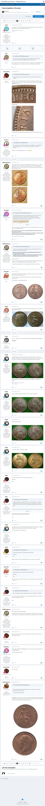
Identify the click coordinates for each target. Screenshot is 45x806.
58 (11, 20)
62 (19, 20)
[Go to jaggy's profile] (6, 340)
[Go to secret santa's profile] (6, 75)
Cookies (25, 802)
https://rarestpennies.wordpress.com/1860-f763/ (20, 513)
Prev (4, 20)
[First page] (2, 21)
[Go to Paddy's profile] (6, 358)
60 (15, 20)
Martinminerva (6, 682)
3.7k (7, 149)
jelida (6, 475)
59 (13, 20)
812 (7, 556)
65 (25, 20)
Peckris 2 (25, 74)
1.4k (7, 345)
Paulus (7, 11)
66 (27, 20)
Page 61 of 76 (37, 20)
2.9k (7, 81)
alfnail (6, 547)
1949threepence (6, 162)
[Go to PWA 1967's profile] (6, 275)
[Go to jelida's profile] (6, 479)
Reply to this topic (38, 16)
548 (7, 691)
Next (30, 20)
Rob (6, 53)
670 (7, 219)
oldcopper (6, 210)
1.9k (7, 484)
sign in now (26, 769)
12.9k (7, 62)
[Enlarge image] (24, 93)
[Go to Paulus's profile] (3, 12)
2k (6, 656)
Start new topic (28, 16)
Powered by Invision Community (22, 804)
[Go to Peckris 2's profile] (6, 143)
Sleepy (6, 306)
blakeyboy (6, 646)
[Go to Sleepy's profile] (6, 310)
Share (33, 11)
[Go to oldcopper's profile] (6, 214)
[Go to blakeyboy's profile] (6, 650)
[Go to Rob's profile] (6, 57)
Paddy (6, 354)
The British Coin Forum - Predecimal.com (13, 1)
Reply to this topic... (11, 773)
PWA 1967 (6, 271)
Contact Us (20, 802)
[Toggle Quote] (13, 56)
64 (23, 20)
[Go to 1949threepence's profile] (6, 166)
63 (21, 20)
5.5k (7, 281)
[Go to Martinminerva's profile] (6, 686)
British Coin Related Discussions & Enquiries (20, 12)
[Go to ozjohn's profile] (6, 28)
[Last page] (32, 21)
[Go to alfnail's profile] (6, 551)
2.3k (7, 364)
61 (17, 20)
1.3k (7, 34)
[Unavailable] (27, 370)
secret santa (6, 71)
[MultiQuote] (12, 43)
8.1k (7, 172)
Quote (15, 43)
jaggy (6, 336)
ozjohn (6, 25)
